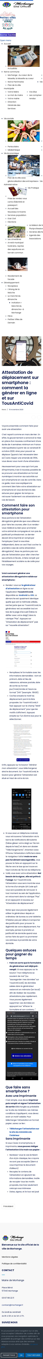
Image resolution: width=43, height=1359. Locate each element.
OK (21, 1355)
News (4, 409)
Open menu (5, 40)
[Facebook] (33, 417)
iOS (32, 595)
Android (23, 595)
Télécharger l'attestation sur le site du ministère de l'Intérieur (24, 1132)
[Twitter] (39, 417)
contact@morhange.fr (12, 1305)
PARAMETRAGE (9, 1355)
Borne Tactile (8, 35)
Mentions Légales (10, 1257)
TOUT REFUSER (33, 1355)
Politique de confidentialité (14, 1263)
